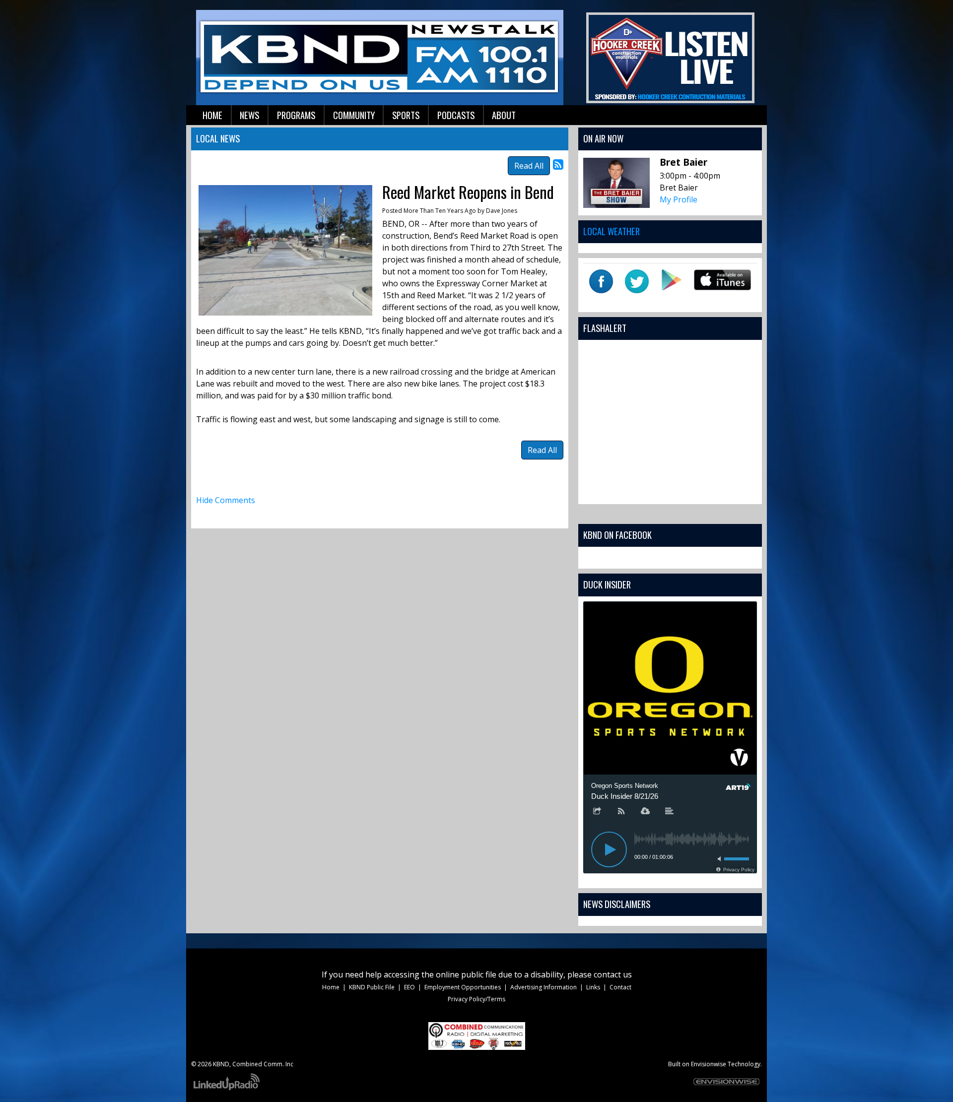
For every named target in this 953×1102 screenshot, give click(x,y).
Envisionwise (708, 1064)
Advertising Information (543, 987)
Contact (620, 987)
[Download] (645, 811)
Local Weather (611, 231)
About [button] (504, 115)
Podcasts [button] (456, 115)
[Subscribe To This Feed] (558, 164)
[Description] (669, 811)
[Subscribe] (621, 811)
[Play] (609, 849)
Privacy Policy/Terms (476, 999)
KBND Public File (372, 987)
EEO (409, 987)
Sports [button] (405, 115)
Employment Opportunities (462, 987)
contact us (613, 974)
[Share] (597, 811)
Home (331, 987)
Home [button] (212, 115)
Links (593, 987)
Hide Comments (225, 500)
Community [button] (354, 115)
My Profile (678, 199)
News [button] (249, 115)
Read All (529, 165)
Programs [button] (296, 115)
